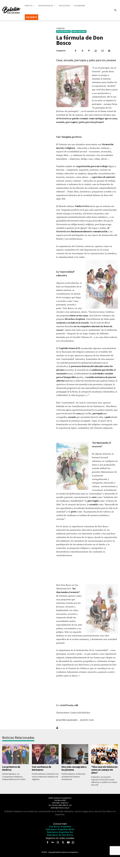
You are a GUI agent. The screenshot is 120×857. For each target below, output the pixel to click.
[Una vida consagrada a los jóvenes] (74, 754)
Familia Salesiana (79, 31)
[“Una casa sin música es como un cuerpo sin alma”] (104, 754)
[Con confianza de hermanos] (45, 754)
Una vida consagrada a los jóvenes (73, 768)
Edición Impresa (63, 31)
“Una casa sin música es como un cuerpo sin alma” (104, 769)
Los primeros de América (11, 768)
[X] (82, 51)
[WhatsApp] (96, 51)
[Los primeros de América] (15, 754)
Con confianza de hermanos (41, 768)
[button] (115, 10)
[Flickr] (53, 843)
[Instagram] (58, 843)
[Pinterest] (89, 51)
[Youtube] (68, 843)
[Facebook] (75, 51)
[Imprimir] (109, 51)
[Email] (102, 51)
